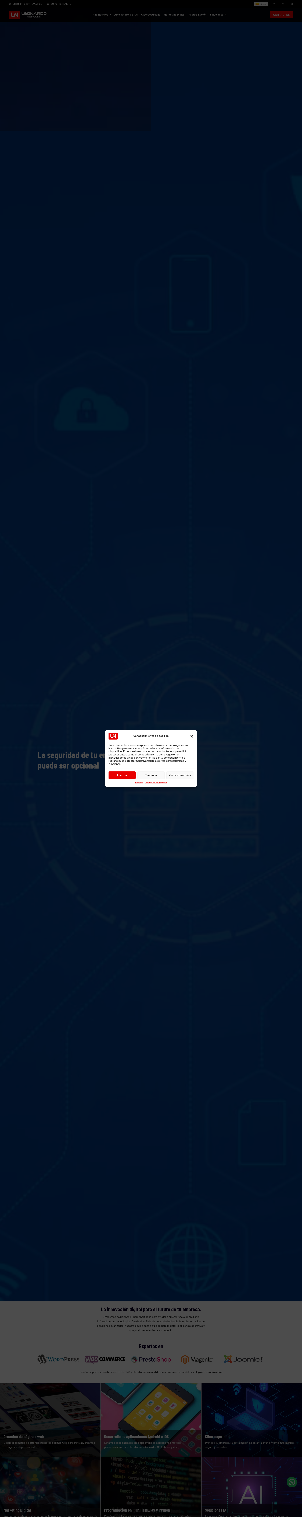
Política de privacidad (156, 782)
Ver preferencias (180, 775)
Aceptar (122, 775)
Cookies (139, 782)
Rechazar (151, 775)
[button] (191, 736)
